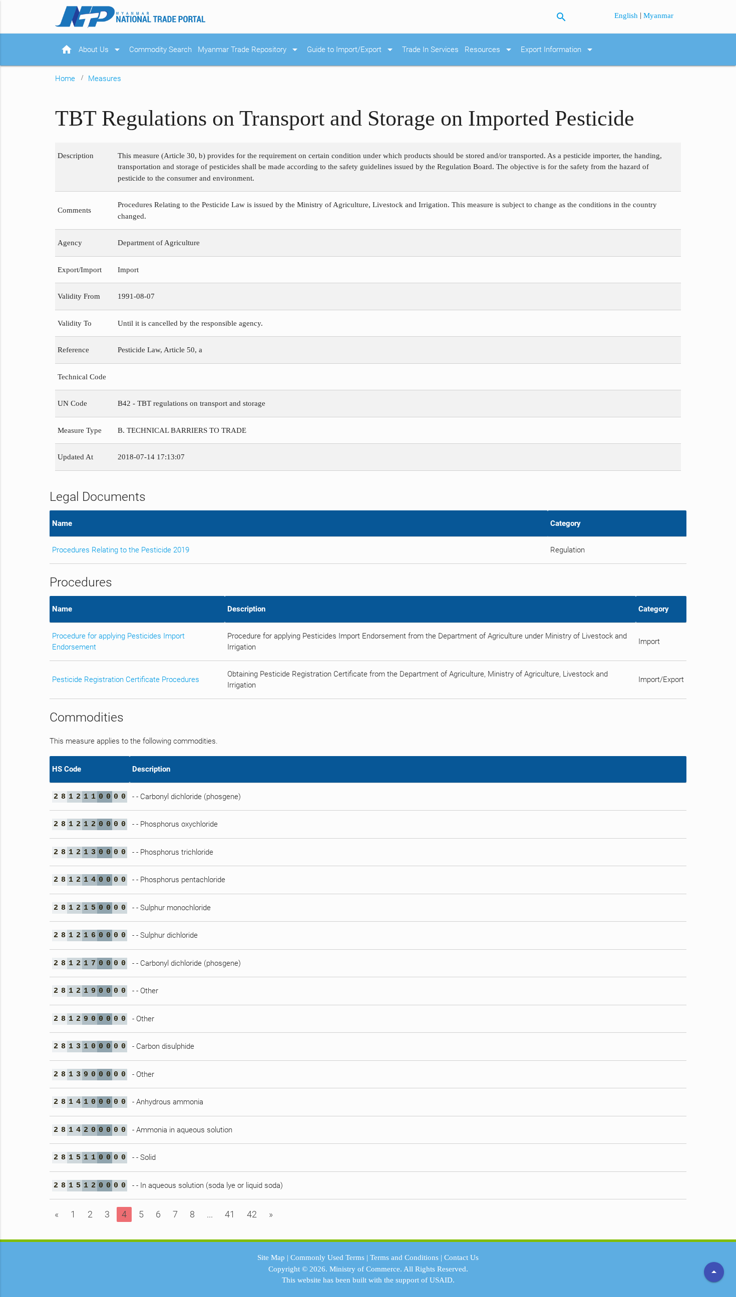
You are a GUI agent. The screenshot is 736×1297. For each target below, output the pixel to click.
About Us (101, 50)
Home (65, 78)
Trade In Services (430, 49)
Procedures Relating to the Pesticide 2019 (120, 549)
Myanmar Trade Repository (249, 50)
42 (252, 1214)
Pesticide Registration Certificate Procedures (125, 679)
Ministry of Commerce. (365, 1269)
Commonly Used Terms (327, 1257)
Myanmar (658, 16)
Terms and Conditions (404, 1257)
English (627, 16)
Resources (490, 50)
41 (230, 1214)
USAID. (442, 1280)
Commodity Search (160, 49)
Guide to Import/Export (351, 50)
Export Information (558, 50)
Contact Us (461, 1257)
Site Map (271, 1257)
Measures (104, 78)
